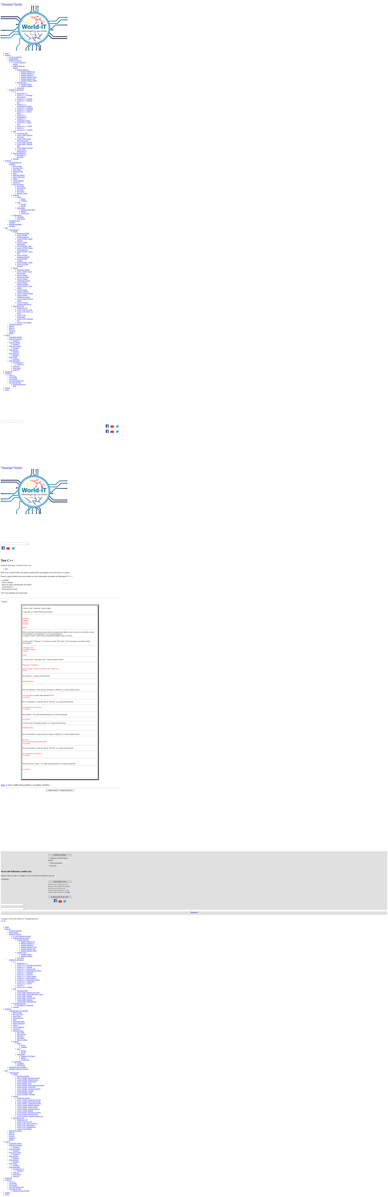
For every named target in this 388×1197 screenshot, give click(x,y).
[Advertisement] (60, 406)
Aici (3, 785)
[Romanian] (7, 4)
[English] (17, 4)
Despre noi (194, 912)
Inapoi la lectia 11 (53, 790)
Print (6, 569)
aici (68, 892)
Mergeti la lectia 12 (67, 790)
